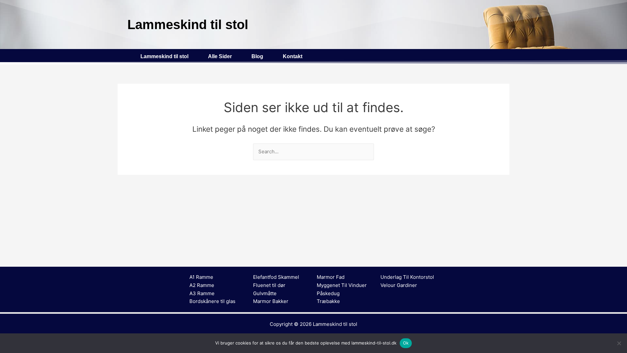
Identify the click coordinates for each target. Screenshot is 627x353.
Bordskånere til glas (212, 301)
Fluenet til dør (269, 285)
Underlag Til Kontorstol (407, 277)
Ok (406, 342)
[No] (619, 343)
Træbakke (328, 301)
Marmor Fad (331, 277)
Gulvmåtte (265, 293)
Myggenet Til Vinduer (342, 285)
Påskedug (328, 293)
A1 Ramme (201, 277)
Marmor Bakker (270, 301)
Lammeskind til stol (164, 56)
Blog (257, 56)
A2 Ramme (201, 285)
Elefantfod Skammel (276, 277)
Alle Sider (220, 56)
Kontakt (292, 56)
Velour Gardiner (398, 285)
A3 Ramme (202, 293)
